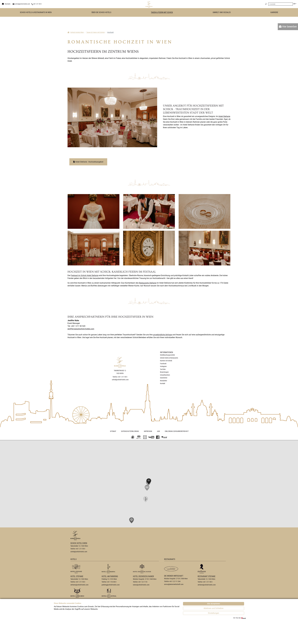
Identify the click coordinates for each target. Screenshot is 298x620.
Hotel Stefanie (224, 116)
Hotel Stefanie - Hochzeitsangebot (89, 162)
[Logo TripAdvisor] (138, 437)
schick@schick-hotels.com (22, 4)
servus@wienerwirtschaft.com (173, 584)
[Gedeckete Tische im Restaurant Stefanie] (149, 211)
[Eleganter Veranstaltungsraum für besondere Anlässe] (93, 248)
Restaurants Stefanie (147, 283)
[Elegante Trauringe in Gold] (204, 211)
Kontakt (162, 383)
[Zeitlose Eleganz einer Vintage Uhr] (149, 248)
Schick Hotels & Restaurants (169, 358)
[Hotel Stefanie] (145, 437)
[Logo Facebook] (157, 437)
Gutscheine (163, 378)
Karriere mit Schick (166, 361)
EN (294, 4)
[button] (147, 488)
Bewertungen (164, 372)
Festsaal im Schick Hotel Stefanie (84, 275)
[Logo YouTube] (151, 437)
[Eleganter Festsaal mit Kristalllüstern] (112, 117)
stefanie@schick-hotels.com (79, 585)
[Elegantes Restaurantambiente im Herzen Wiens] (204, 248)
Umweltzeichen (165, 375)
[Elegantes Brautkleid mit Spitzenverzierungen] (93, 211)
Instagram (163, 366)
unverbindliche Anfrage (162, 335)
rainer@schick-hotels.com (141, 585)
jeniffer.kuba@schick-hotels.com (81, 329)
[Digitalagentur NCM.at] (164, 437)
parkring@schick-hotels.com (111, 585)
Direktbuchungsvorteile (167, 355)
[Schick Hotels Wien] (149, 4)
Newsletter (163, 381)
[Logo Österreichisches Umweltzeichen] (133, 437)
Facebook (163, 363)
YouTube (163, 369)
